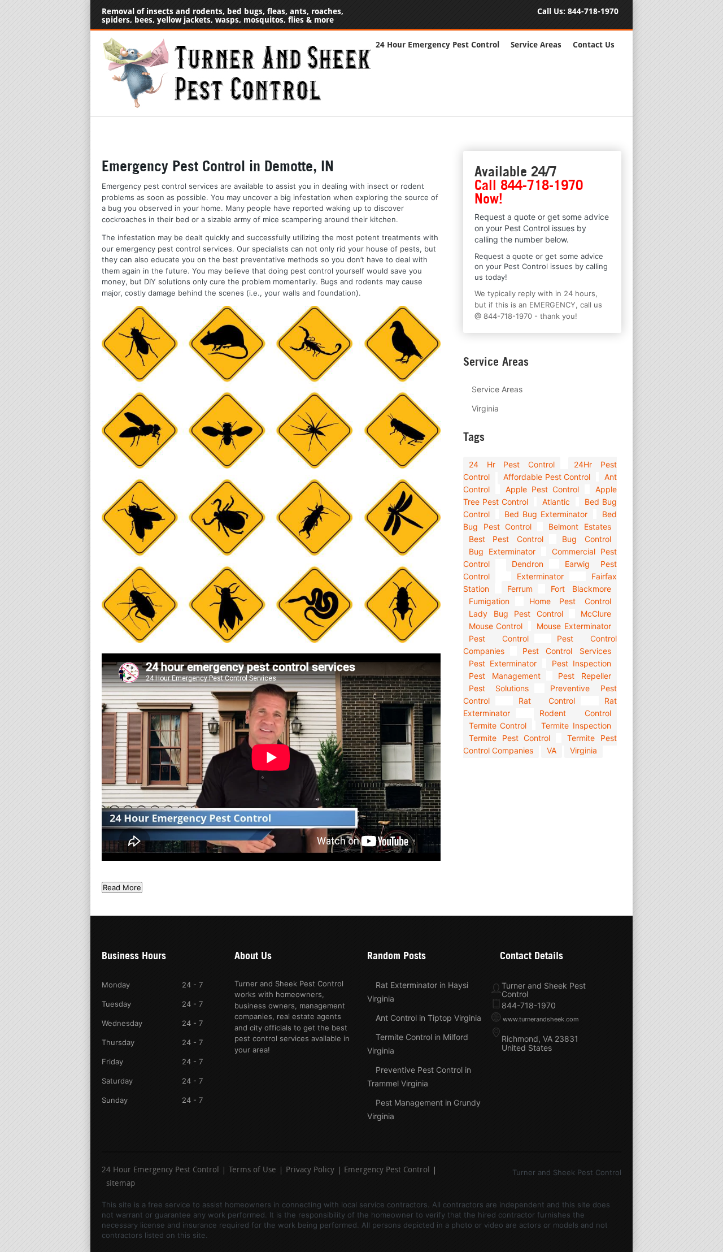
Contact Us (594, 45)
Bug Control (586, 539)
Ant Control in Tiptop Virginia (428, 1018)
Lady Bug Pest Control (516, 613)
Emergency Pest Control (387, 1171)
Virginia (485, 408)
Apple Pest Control (542, 489)
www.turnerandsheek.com (541, 1019)
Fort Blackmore (581, 588)
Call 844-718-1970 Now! (528, 192)
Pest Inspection (581, 663)
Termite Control (497, 725)
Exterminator (540, 576)
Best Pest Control (506, 539)
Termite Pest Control (509, 738)
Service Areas (536, 45)
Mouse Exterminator (574, 626)
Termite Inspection (576, 725)
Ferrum (520, 588)
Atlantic (556, 501)
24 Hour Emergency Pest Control (437, 45)
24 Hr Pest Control (512, 464)
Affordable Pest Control (546, 477)
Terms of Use (252, 1171)
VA (551, 750)
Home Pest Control (570, 601)
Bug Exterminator (502, 551)
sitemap (120, 1184)
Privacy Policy (310, 1171)
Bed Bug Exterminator (545, 514)
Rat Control (547, 700)
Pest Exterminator (503, 663)
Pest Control (499, 638)
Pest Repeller (584, 676)
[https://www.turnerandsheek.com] (243, 105)
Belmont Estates (579, 526)
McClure (596, 613)
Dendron (527, 564)
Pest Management (505, 676)
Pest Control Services (566, 651)
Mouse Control (495, 626)
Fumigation (489, 601)
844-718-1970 (593, 11)
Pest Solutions (499, 688)
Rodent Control (575, 713)
